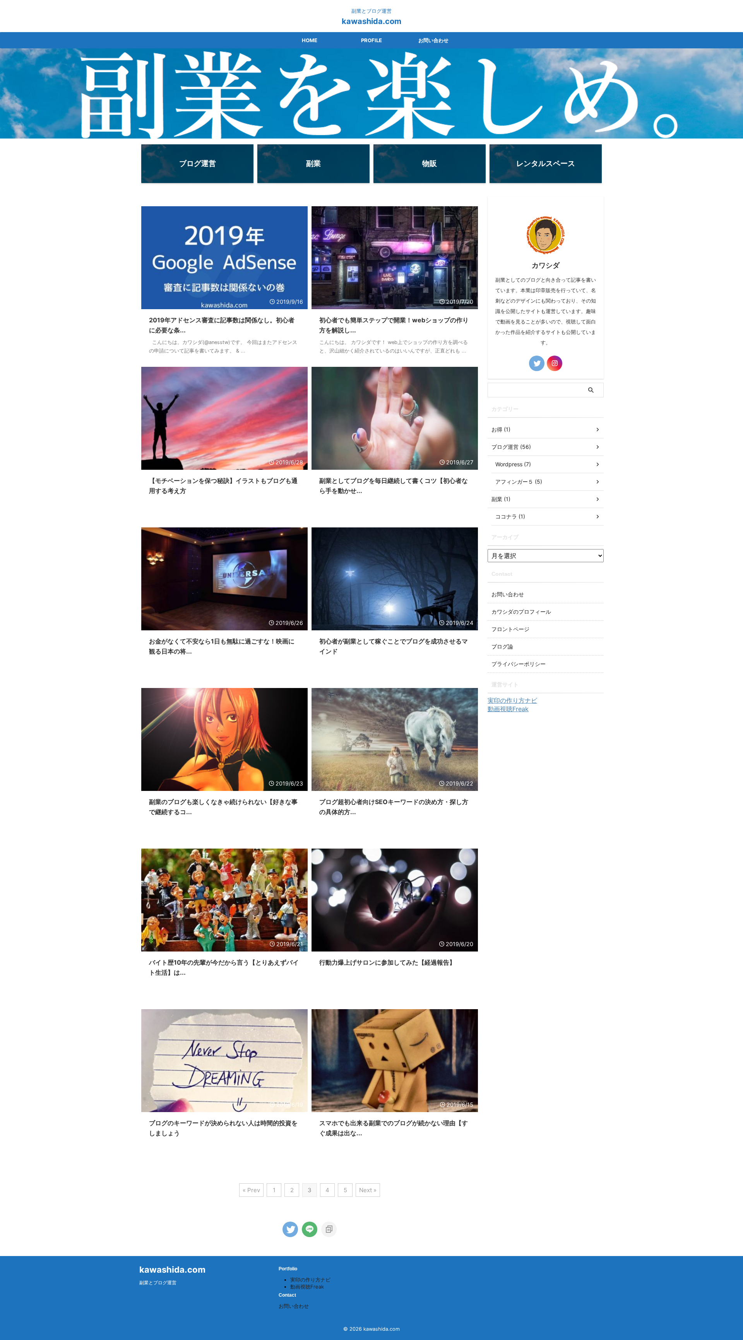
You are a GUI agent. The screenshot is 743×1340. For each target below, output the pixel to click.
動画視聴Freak (508, 709)
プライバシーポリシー (518, 664)
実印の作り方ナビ (512, 700)
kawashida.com (371, 21)
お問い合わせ (433, 40)
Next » (368, 1190)
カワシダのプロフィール (521, 611)
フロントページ (510, 629)
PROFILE (371, 40)
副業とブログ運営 (157, 1282)
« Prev (251, 1190)
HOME (309, 40)
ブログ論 (502, 646)
